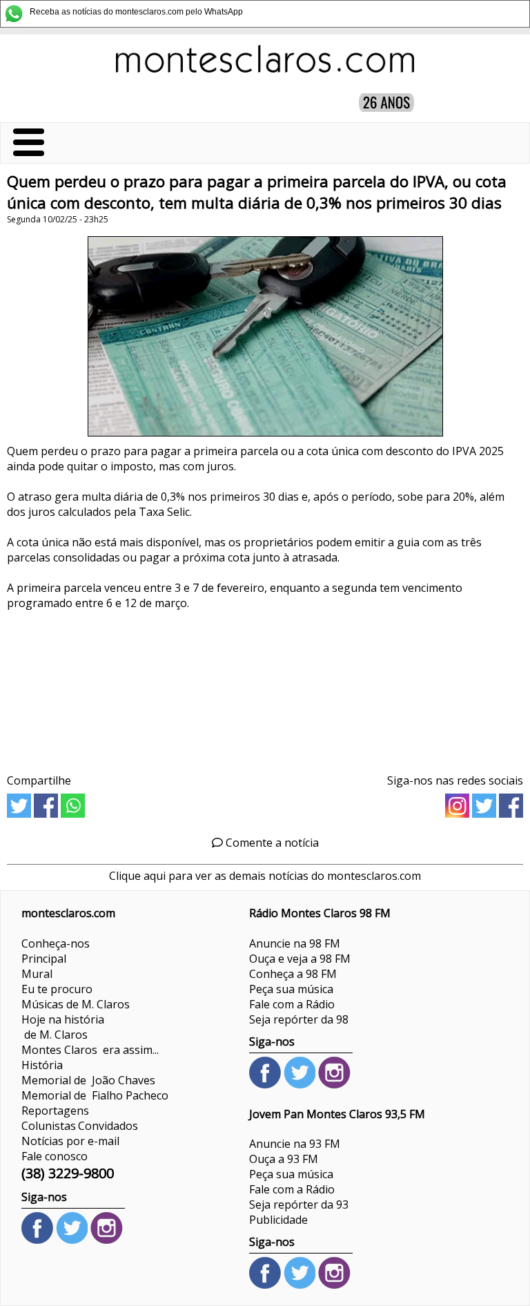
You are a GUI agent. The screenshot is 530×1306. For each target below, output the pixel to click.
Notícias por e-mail (70, 1141)
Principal (43, 958)
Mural (36, 973)
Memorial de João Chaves (88, 1080)
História (42, 1065)
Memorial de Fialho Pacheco (94, 1095)
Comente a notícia (271, 842)
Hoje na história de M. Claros (62, 1027)
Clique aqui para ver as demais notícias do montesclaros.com (265, 875)
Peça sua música (291, 989)
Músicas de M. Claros (75, 1004)
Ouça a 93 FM (283, 1158)
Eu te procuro (56, 989)
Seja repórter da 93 (299, 1204)
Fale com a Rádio (292, 1004)
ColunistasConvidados (79, 1125)
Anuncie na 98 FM (294, 943)
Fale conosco (54, 1156)
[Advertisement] (265, 687)
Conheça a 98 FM (293, 973)
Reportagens (55, 1110)
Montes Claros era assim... (90, 1049)
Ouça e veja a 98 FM (300, 958)
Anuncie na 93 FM (294, 1143)
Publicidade (278, 1219)
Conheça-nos (55, 943)
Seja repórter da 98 (299, 1019)
